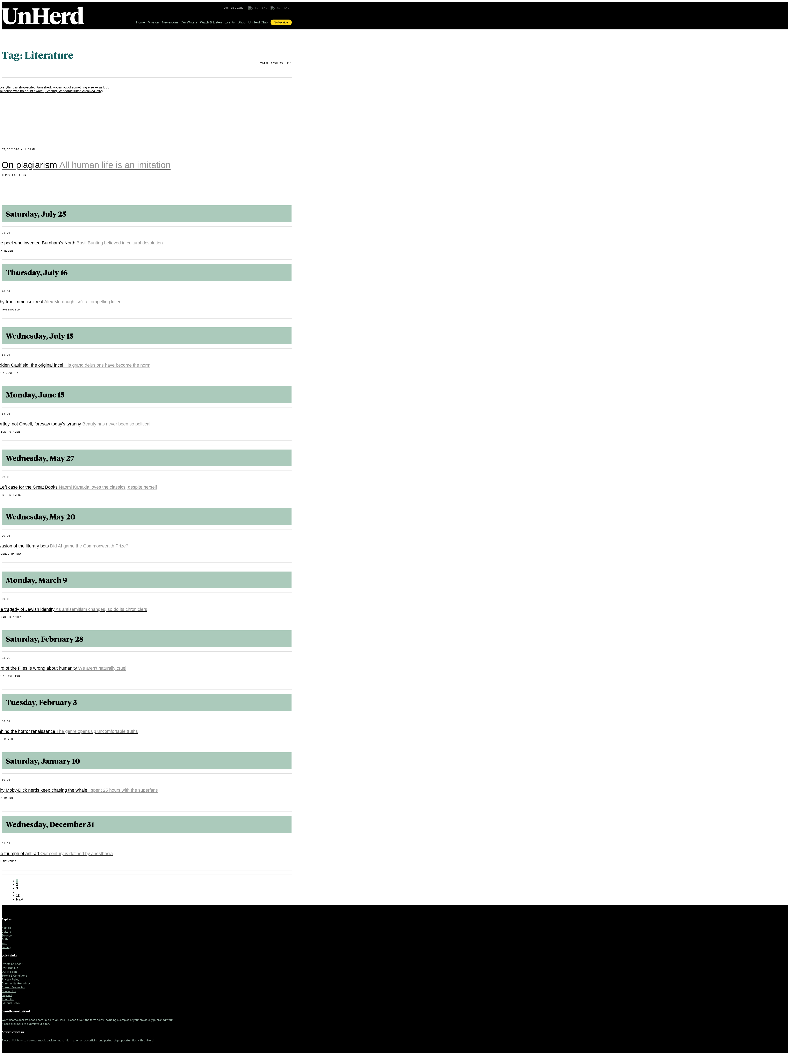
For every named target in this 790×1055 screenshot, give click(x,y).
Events (230, 22)
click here (17, 1024)
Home (140, 22)
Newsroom (170, 22)
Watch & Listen (211, 22)
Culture (6, 931)
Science (7, 935)
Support (7, 995)
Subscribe (281, 22)
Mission (153, 22)
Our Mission (9, 972)
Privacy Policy (10, 979)
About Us (8, 999)
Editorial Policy (11, 1003)
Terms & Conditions (14, 975)
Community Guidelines (16, 983)
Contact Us (9, 991)
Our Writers (189, 22)
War (4, 943)
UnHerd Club (258, 22)
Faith (5, 939)
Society (6, 947)
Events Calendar (12, 964)
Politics (6, 928)
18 (18, 895)
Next (19, 899)
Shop (241, 22)
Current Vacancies (13, 987)
